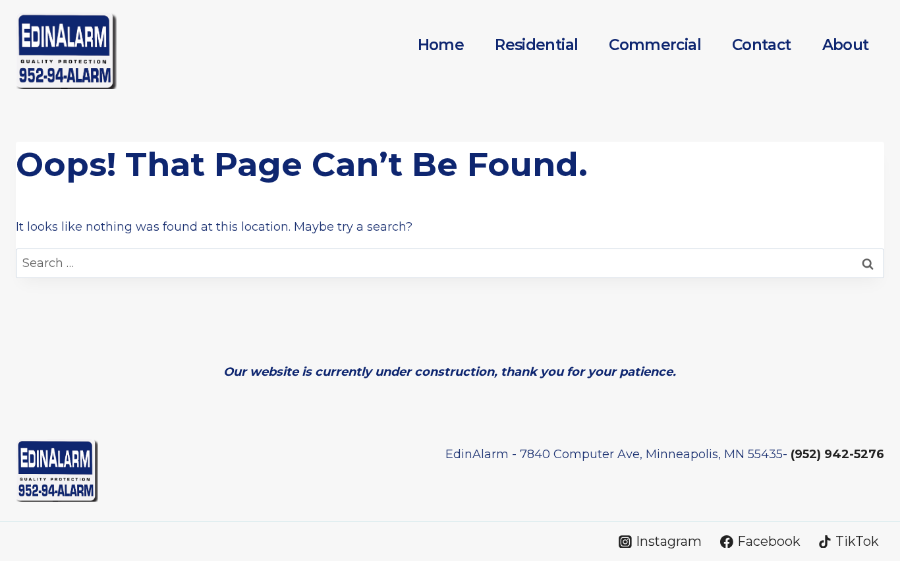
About (845, 45)
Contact (761, 45)
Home (441, 45)
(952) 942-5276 (837, 454)
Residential (536, 45)
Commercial (655, 45)
